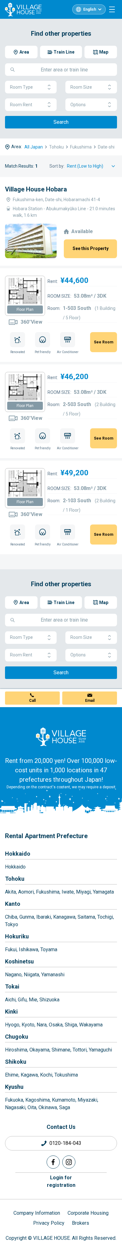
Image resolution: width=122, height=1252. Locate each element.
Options (78, 104)
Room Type (21, 87)
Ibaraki (43, 917)
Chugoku (16, 1036)
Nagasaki (15, 1107)
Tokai (12, 986)
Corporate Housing (88, 1213)
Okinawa (47, 1107)
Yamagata (103, 892)
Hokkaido (17, 853)
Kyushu (14, 1086)
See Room (103, 342)
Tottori (80, 1050)
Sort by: (56, 166)
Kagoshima (37, 1100)
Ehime (11, 1075)
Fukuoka (14, 1100)
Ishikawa (28, 949)
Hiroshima (16, 1050)
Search (61, 122)
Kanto (12, 903)
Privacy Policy (48, 1223)
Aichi (10, 1000)
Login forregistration (61, 1181)
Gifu (22, 1000)
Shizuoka (49, 1000)
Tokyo (11, 924)
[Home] (61, 736)
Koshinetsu (19, 961)
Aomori (26, 892)
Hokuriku (17, 936)
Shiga (71, 1025)
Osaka (56, 1025)
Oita (32, 1107)
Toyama (48, 949)
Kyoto (28, 1025)
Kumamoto (63, 1100)
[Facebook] (53, 1162)
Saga (64, 1107)
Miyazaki (87, 1100)
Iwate (68, 892)
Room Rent (21, 104)
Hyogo (12, 1025)
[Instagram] (68, 1162)
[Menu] (112, 9)
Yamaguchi (100, 1050)
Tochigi (105, 917)
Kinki (11, 1011)
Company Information (36, 1213)
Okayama (39, 1050)
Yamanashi (52, 975)
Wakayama (91, 1025)
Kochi (46, 1075)
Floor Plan (25, 309)
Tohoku (14, 878)
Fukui (11, 949)
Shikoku (15, 1061)
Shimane (61, 1050)
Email (89, 700)
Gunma (26, 917)
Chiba (11, 917)
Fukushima (47, 892)
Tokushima (66, 1075)
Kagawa (29, 1075)
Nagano (13, 975)
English (89, 9)
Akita (10, 892)
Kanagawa (64, 917)
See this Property (91, 248)
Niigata (31, 975)
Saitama (86, 917)
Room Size (81, 87)
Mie (33, 1000)
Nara (42, 1025)
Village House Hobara (36, 189)
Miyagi (83, 892)
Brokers (80, 1223)
